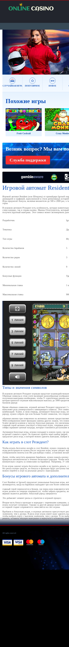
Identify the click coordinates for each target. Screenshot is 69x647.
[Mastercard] (29, 542)
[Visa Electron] (18, 542)
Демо (32, 123)
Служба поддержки (28, 160)
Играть (17, 123)
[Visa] (7, 542)
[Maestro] (41, 542)
